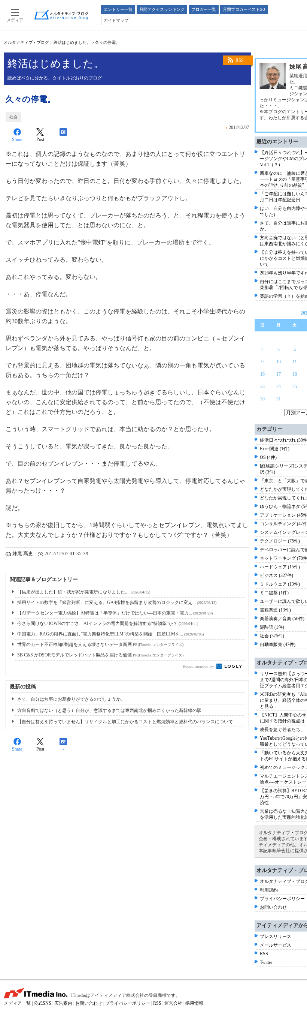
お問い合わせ (273, 907)
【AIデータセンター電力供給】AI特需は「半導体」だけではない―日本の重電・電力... (115, 613)
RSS (239, 60)
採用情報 (194, 1003)
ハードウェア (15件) (280, 566)
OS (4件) (268, 457)
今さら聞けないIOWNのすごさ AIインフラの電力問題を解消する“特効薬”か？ (107, 623)
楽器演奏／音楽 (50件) (282, 618)
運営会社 (173, 1003)
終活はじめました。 (72, 42)
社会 (13, 117)
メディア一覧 (17, 1003)
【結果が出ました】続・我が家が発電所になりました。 (83, 592)
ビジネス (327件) (276, 575)
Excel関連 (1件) (274, 448)
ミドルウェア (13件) (280, 584)
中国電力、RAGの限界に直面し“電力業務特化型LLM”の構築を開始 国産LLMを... (110, 634)
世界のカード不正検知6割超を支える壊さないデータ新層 (100, 644)
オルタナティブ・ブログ (26, 42)
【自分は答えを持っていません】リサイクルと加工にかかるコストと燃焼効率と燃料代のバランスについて (125, 721)
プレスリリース (275, 936)
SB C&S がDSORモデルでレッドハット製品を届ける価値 (100, 655)
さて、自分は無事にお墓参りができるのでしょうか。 (71, 699)
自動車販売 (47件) (277, 644)
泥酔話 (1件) (272, 627)
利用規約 (269, 890)
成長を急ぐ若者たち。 (282, 729)
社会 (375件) (272, 635)
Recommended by (199, 666)
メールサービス (275, 945)
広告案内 (63, 1003)
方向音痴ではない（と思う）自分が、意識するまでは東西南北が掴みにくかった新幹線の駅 (109, 710)
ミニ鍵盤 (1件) (274, 592)
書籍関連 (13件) (275, 610)
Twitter (266, 962)
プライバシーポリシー (282, 898)
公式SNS (42, 1003)
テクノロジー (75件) (280, 541)
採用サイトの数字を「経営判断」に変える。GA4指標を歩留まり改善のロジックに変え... (116, 602)
